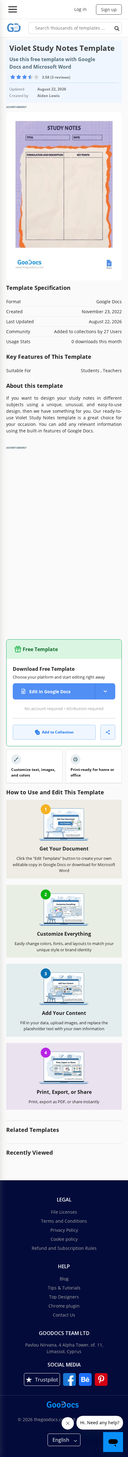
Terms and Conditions (64, 1221)
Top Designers (64, 1297)
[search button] (117, 28)
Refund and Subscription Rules (64, 1248)
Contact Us (64, 1315)
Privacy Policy (64, 1230)
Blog (64, 1279)
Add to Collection (58, 732)
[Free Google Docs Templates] (14, 27)
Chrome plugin (64, 1306)
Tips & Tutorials (64, 1288)
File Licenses (64, 1212)
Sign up (109, 9)
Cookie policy (64, 1239)
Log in (80, 9)
